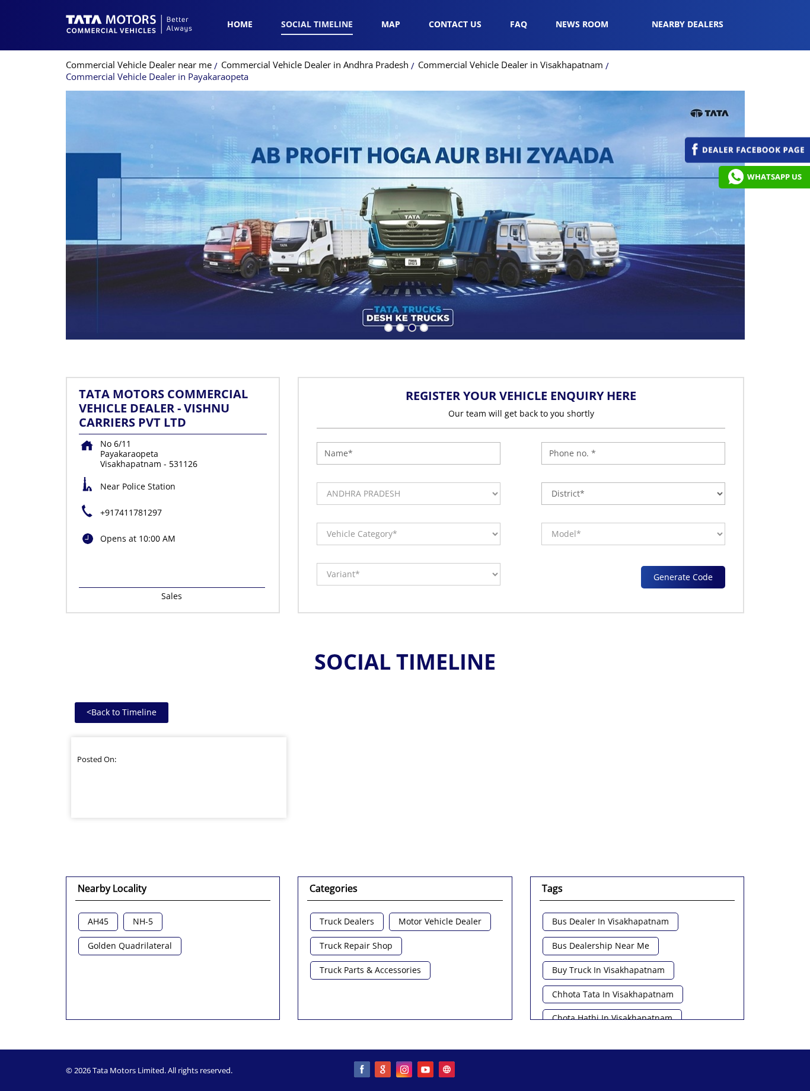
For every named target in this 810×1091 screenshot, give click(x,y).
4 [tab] (423, 326)
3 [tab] (411, 326)
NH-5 (143, 922)
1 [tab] (387, 326)
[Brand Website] (448, 1070)
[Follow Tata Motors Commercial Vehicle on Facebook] (362, 1070)
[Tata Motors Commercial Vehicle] (129, 25)
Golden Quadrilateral (130, 946)
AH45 (98, 922)
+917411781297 (131, 512)
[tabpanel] (405, 215)
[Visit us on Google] (384, 1070)
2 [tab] (399, 326)
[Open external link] (747, 159)
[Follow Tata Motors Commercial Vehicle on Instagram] (405, 1070)
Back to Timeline (122, 712)
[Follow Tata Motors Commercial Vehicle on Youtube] (426, 1070)
